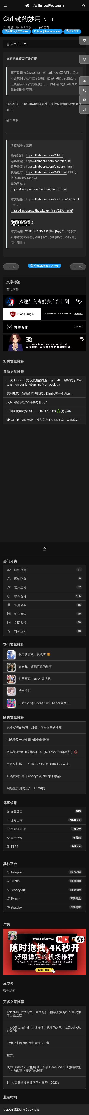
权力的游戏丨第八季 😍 (34, 654)
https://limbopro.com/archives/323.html (52, 199)
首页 (14, 44)
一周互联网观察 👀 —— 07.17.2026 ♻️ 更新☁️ (39, 411)
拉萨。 (11, 1055)
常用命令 (20, 605)
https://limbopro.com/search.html (48, 161)
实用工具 (20, 587)
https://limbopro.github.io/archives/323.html (40, 210)
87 (79, 587)
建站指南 (20, 569)
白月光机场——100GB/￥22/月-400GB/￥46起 (38, 764)
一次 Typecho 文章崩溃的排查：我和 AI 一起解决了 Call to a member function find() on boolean (44, 382)
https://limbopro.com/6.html (44, 155)
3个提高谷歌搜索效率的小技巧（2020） (34, 1082)
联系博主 (73, 30)
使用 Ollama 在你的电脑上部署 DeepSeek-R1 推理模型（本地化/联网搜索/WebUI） (44, 1068)
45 (79, 613)
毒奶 (10, 27)
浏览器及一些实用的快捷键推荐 (28, 739)
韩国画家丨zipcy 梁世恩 (35, 678)
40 (79, 622)
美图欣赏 (20, 622)
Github (15, 881)
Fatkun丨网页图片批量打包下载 (28, 1043)
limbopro (75, 872)
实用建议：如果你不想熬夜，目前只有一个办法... (40, 393)
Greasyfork (18, 890)
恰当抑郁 (25, 690)
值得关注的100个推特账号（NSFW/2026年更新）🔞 (42, 752)
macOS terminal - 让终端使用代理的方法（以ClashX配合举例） (44, 1029)
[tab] (44, 548)
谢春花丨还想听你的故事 (35, 666)
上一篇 (11, 267)
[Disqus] (44, 484)
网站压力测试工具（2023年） (27, 788)
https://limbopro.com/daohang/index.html (39, 189)
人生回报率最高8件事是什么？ (27, 402)
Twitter (15, 898)
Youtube (16, 907)
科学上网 (20, 631)
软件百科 (44, 27)
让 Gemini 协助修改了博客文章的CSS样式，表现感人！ (44, 419)
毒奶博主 (75, 898)
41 (79, 569)
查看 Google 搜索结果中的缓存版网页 (44, 703)
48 (79, 631)
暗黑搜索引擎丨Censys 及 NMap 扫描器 (34, 776)
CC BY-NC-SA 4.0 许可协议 (42, 231)
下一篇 (78, 267)
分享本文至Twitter (17, 30)
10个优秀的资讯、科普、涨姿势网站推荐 (34, 727)
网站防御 (20, 578)
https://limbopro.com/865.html (46, 172)
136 (78, 596)
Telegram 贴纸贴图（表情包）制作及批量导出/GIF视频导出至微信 (44, 1013)
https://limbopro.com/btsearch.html (49, 166)
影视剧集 (20, 614)
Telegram (17, 872)
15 (79, 605)
